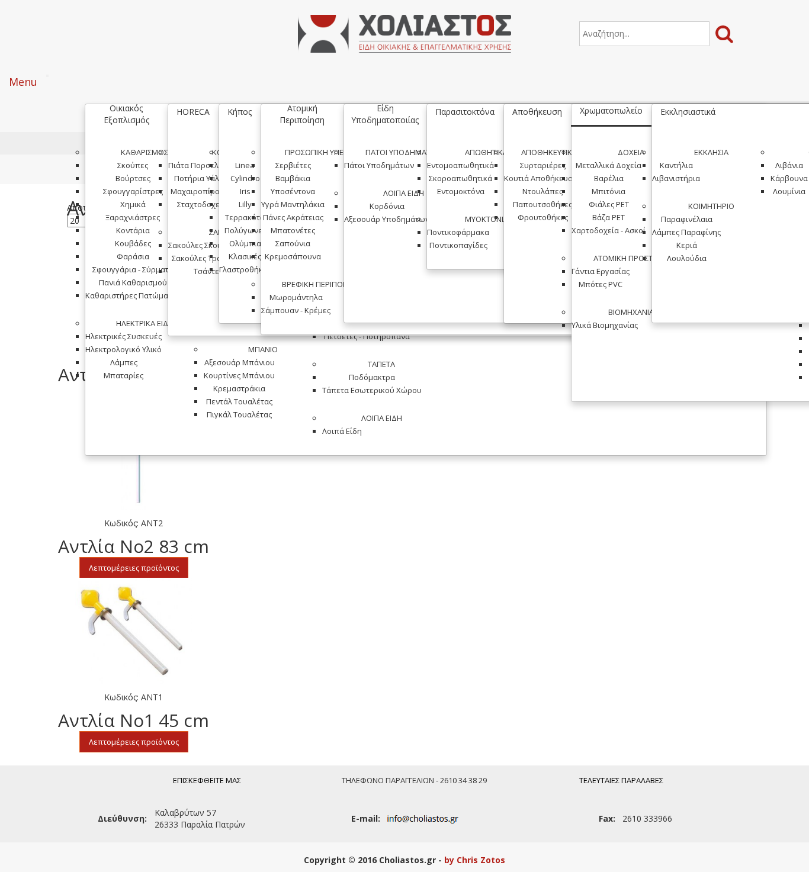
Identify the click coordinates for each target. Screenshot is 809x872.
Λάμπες (123, 362)
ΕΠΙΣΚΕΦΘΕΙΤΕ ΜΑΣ (207, 780)
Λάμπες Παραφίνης (686, 232)
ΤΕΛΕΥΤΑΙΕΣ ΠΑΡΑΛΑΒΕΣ (621, 780)
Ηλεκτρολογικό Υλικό (123, 349)
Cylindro (245, 178)
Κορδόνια (387, 206)
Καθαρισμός (144, 152)
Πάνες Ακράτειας (293, 217)
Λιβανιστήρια (676, 178)
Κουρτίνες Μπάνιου (239, 375)
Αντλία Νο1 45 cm (133, 720)
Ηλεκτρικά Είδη (145, 323)
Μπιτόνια (608, 191)
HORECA (193, 111)
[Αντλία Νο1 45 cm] (133, 631)
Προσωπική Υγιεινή (320, 152)
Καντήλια (676, 165)
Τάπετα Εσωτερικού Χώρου (372, 390)
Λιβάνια (789, 165)
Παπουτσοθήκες (542, 204)
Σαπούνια (292, 243)
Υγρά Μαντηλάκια (293, 204)
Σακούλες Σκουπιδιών (208, 245)
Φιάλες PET (609, 204)
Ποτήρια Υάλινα (202, 178)
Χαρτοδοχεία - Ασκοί (609, 230)
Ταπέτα (381, 364)
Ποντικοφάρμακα (458, 232)
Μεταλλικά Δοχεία (608, 165)
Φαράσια (133, 256)
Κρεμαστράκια (239, 388)
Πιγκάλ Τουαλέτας (239, 414)
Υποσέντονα (293, 191)
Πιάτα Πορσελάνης (202, 165)
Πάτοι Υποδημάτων (403, 152)
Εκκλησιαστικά (687, 111)
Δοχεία (631, 152)
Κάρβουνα (789, 178)
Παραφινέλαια (686, 219)
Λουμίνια (789, 191)
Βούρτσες (132, 178)
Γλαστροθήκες (245, 269)
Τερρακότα (245, 217)
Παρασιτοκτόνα (465, 111)
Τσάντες (208, 271)
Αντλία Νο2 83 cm (133, 546)
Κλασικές (245, 256)
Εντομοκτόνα (460, 191)
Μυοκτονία (486, 219)
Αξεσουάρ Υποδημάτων (386, 219)
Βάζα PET (608, 217)
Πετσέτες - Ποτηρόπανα (367, 336)
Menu (23, 82)
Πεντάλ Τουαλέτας (239, 401)
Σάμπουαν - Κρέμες (295, 310)
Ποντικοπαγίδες (458, 245)
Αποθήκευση (537, 111)
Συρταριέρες (543, 165)
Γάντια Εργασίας (601, 271)
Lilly (245, 204)
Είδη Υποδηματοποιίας (385, 114)
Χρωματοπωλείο (611, 110)
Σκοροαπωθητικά (460, 178)
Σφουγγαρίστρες (133, 191)
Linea (245, 165)
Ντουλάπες (542, 191)
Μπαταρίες (123, 375)
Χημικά (133, 204)
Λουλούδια (687, 258)
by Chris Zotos (474, 859)
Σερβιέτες (293, 165)
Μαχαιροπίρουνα (202, 191)
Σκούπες (132, 165)
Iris (245, 191)
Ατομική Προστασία (630, 258)
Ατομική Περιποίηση (302, 114)
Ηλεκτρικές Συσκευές (123, 336)
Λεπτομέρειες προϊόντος (134, 567)
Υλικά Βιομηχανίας (605, 325)
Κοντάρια (133, 230)
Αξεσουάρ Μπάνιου (239, 362)
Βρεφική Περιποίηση (320, 284)
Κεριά (686, 245)
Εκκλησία (711, 152)
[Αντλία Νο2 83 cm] (133, 457)
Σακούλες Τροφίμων (208, 258)
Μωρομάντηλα (296, 297)
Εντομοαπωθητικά (460, 165)
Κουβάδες (133, 243)
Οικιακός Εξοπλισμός (126, 114)
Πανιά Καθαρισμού (133, 282)
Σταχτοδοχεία (202, 204)
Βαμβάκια (292, 178)
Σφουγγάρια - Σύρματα (133, 269)
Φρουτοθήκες (543, 217)
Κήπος (239, 111)
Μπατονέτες (293, 230)
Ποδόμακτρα (372, 377)
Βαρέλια (609, 178)
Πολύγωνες (245, 230)
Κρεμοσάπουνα (293, 256)
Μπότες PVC (600, 284)
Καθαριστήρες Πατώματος (132, 295)
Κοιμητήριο (711, 206)
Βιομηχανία (631, 312)
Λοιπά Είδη (381, 418)
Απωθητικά (486, 152)
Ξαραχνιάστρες (132, 217)
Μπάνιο (263, 349)
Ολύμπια (245, 243)
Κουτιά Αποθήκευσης (542, 178)
